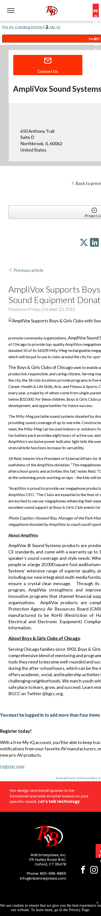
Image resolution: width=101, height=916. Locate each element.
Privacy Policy (88, 778)
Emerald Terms (66, 778)
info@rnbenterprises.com (43, 878)
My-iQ (55, 27)
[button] (10, 10)
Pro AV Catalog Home (22, 27)
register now (12, 766)
